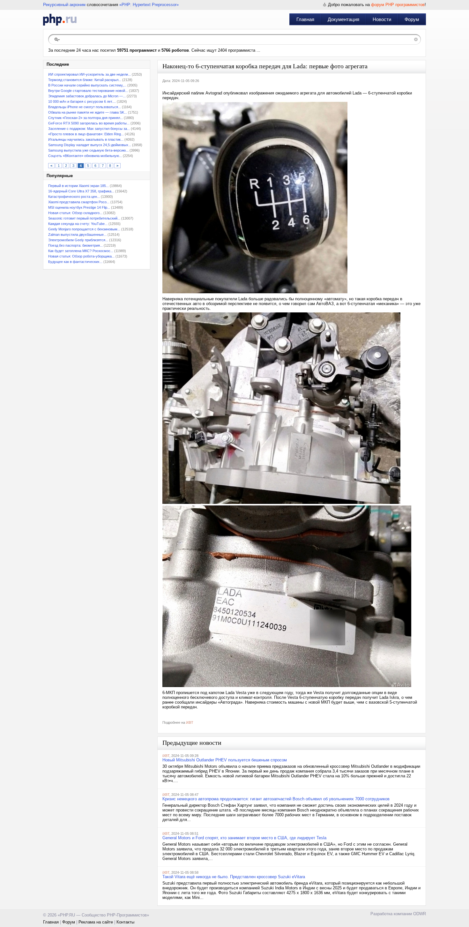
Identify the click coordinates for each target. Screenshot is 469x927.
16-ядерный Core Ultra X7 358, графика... (81, 191)
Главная (305, 19)
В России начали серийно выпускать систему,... (87, 85)
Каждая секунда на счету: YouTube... (78, 224)
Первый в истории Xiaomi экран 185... (78, 186)
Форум (412, 19)
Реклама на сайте (95, 922)
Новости (382, 19)
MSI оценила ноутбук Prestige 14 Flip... (79, 207)
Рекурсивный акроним (64, 4)
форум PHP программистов (398, 4)
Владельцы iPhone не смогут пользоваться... (84, 107)
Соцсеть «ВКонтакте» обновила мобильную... (85, 156)
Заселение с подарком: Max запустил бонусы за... (89, 129)
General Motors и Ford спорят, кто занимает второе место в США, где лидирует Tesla (244, 837)
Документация (343, 19)
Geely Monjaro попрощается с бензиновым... (84, 229)
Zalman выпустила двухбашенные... (77, 234)
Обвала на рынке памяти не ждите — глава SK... (87, 112)
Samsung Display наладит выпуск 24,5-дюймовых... (89, 145)
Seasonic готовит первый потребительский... (84, 218)
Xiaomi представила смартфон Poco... (78, 202)
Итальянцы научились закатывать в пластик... (85, 139)
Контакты (125, 922)
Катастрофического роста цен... (74, 196)
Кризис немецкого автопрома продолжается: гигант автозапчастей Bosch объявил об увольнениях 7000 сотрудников (276, 798)
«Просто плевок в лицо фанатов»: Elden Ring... (86, 134)
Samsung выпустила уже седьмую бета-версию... (88, 150)
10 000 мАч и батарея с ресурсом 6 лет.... (82, 101)
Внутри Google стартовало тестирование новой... (88, 91)
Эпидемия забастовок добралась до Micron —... (87, 96)
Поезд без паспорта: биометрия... (75, 245)
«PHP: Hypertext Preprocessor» (149, 4)
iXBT (189, 722)
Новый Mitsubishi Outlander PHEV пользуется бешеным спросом (224, 760)
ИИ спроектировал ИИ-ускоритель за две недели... (89, 74)
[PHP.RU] (60, 19)
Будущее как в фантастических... (75, 262)
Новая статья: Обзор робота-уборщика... (81, 256)
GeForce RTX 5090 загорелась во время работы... (89, 123)
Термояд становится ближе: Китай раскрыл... (84, 80)
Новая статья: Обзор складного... (75, 213)
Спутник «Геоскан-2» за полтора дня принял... (85, 118)
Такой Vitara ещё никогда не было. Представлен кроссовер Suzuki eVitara (233, 876)
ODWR (419, 913)
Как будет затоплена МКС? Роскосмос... (80, 251)
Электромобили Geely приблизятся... (78, 240)
